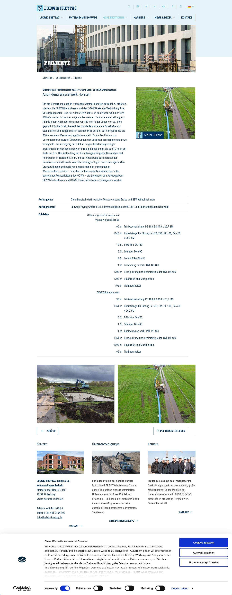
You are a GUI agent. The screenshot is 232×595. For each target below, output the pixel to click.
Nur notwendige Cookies (203, 562)
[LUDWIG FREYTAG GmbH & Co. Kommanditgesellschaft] (61, 8)
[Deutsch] (191, 7)
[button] (51, 17)
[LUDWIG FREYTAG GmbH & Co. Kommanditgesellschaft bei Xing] (146, 7)
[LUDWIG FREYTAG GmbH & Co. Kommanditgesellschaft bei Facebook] (172, 7)
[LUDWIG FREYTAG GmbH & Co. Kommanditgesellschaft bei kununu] (155, 7)
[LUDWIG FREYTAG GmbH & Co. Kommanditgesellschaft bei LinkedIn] (137, 7)
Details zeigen (179, 588)
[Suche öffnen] (129, 7)
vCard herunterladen (48, 499)
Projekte (78, 77)
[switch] (98, 588)
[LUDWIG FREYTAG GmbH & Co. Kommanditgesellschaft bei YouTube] (163, 7)
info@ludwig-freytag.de (49, 517)
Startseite (47, 77)
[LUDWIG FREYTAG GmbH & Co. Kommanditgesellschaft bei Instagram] (180, 7)
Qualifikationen (63, 77)
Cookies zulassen (203, 542)
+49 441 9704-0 (54, 508)
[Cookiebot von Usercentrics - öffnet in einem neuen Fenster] (22, 588)
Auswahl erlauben (203, 552)
